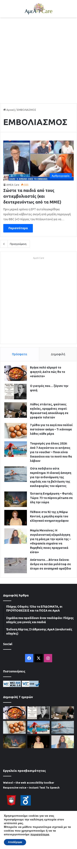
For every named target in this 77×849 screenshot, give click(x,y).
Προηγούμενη (18, 243)
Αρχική (10, 109)
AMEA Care (12, 184)
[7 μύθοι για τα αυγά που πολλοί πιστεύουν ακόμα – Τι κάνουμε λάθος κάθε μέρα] (15, 430)
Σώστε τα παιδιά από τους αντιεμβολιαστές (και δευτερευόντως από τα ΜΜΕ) (32, 196)
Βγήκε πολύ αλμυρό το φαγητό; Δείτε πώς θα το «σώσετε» (47, 372)
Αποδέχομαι (15, 842)
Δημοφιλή (58, 354)
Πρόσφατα (19, 354)
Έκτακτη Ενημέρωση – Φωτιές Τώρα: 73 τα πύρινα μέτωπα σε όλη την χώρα (51, 498)
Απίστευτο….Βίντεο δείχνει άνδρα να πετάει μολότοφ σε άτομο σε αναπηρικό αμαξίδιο (50, 564)
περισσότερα (39, 834)
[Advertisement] (38, 60)
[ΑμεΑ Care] (38, 8)
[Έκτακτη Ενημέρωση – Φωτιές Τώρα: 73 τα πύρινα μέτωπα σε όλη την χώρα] (15, 499)
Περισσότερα (18, 228)
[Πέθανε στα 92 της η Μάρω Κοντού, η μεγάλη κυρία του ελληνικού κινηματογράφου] (15, 517)
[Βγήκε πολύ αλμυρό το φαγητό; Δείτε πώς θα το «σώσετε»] (15, 373)
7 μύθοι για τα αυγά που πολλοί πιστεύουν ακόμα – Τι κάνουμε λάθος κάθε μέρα (51, 429)
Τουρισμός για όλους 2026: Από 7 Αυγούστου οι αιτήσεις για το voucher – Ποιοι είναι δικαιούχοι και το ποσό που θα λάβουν (51, 452)
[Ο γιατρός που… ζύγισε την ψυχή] (15, 391)
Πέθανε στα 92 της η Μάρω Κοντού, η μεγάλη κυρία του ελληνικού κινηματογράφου (49, 516)
